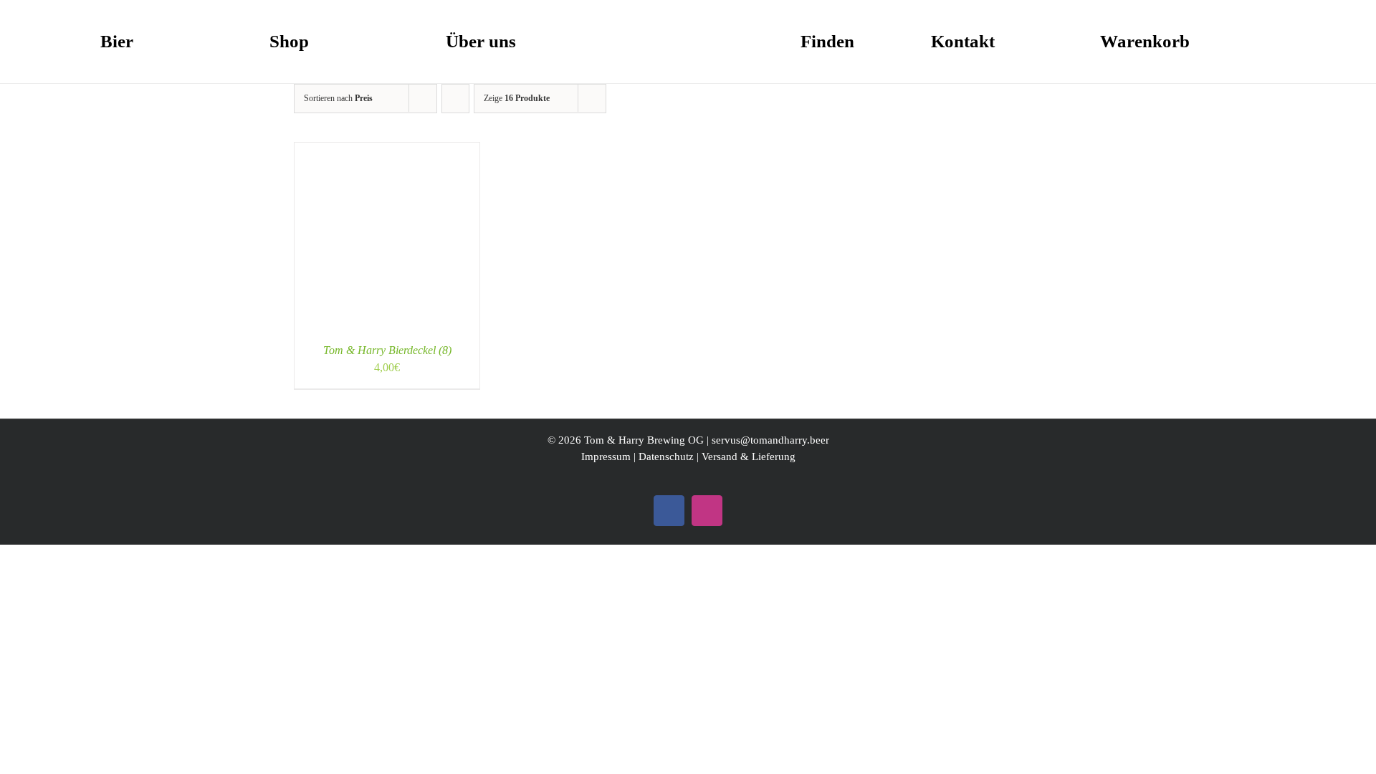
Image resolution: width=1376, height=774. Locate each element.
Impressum (606, 456)
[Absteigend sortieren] (455, 98)
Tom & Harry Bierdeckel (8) (387, 350)
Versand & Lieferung (749, 456)
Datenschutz (666, 456)
